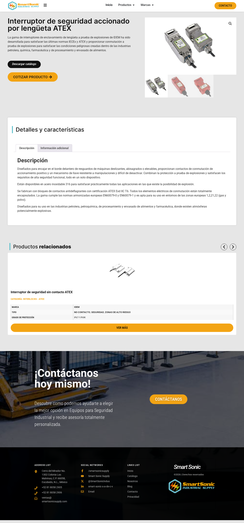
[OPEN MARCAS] (152, 5)
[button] (230, 23)
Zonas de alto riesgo (118, 312)
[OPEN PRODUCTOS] (133, 5)
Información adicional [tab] (55, 148)
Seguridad (97, 312)
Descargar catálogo (24, 64)
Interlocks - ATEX (33, 299)
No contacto (82, 312)
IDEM (76, 307)
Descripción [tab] (26, 148)
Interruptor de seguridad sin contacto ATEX (42, 292)
